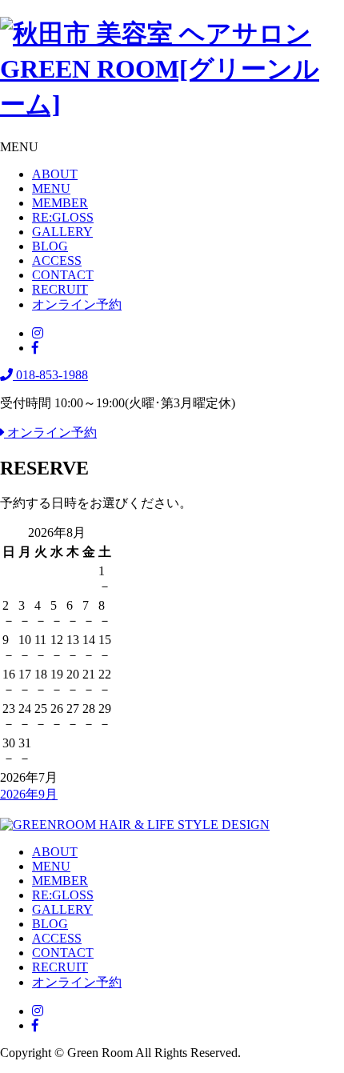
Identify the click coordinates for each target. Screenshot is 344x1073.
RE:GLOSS (63, 217)
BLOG (50, 246)
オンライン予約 (77, 304)
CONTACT (63, 275)
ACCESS (57, 260)
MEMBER (60, 203)
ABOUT (55, 174)
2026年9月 (29, 794)
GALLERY (62, 231)
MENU (51, 188)
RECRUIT (60, 289)
